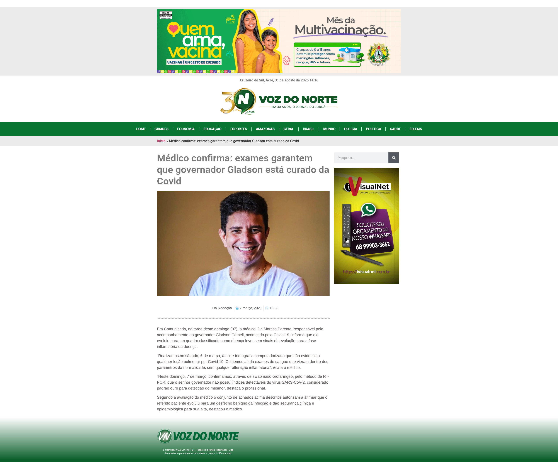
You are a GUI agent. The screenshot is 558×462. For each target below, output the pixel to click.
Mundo (329, 129)
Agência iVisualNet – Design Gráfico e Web (207, 453)
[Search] (393, 157)
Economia (186, 129)
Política (373, 129)
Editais (416, 129)
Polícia (350, 129)
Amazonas (265, 129)
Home (141, 129)
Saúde (395, 129)
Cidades (161, 129)
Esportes (238, 129)
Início (161, 141)
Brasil (309, 129)
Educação (212, 129)
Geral (289, 129)
